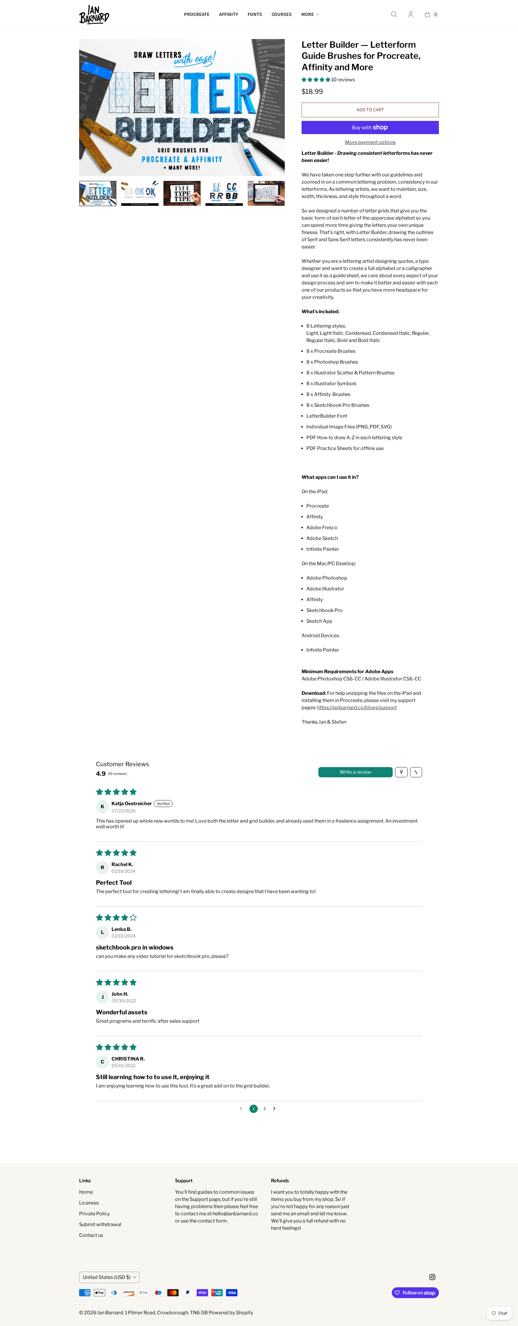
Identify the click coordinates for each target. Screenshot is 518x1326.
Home (86, 1192)
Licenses (89, 1203)
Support (199, 1199)
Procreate (197, 14)
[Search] (394, 14)
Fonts (255, 14)
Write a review (355, 772)
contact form (212, 1221)
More (307, 14)
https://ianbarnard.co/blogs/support (357, 707)
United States (107, 1277)
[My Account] (410, 14)
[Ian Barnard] (94, 14)
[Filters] (401, 772)
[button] (316, 79)
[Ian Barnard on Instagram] (432, 1277)
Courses (282, 14)
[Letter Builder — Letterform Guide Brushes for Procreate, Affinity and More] (182, 107)
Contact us (91, 1235)
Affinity (228, 14)
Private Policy (94, 1213)
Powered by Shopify (231, 1313)
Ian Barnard (110, 1313)
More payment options (370, 142)
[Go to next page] (276, 1109)
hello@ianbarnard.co (235, 1213)
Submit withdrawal (100, 1224)
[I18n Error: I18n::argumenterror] (97, 193)
